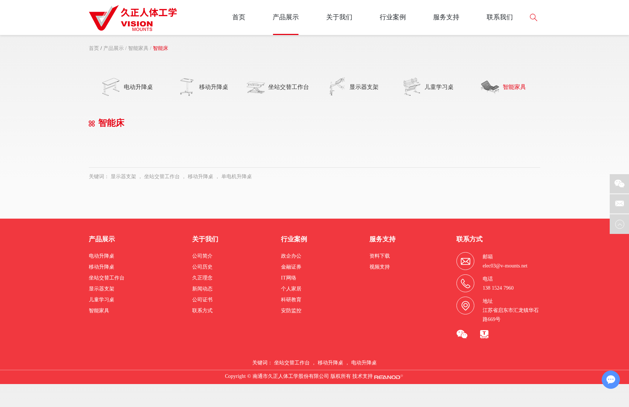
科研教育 (291, 299)
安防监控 (291, 310)
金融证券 (291, 267)
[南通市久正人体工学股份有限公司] (133, 18)
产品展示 (286, 17)
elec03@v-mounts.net (505, 266)
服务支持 (446, 17)
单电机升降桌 (236, 176)
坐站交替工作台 (162, 176)
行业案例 (393, 17)
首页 (238, 17)
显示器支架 (123, 176)
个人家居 (291, 288)
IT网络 (288, 278)
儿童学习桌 (101, 299)
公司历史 (202, 267)
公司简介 (202, 256)
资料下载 (379, 256)
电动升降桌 (101, 256)
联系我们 (500, 17)
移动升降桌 (200, 176)
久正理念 (202, 278)
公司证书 (202, 299)
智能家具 (138, 48)
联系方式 (202, 310)
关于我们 (339, 17)
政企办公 (291, 256)
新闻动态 (202, 288)
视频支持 (379, 267)
